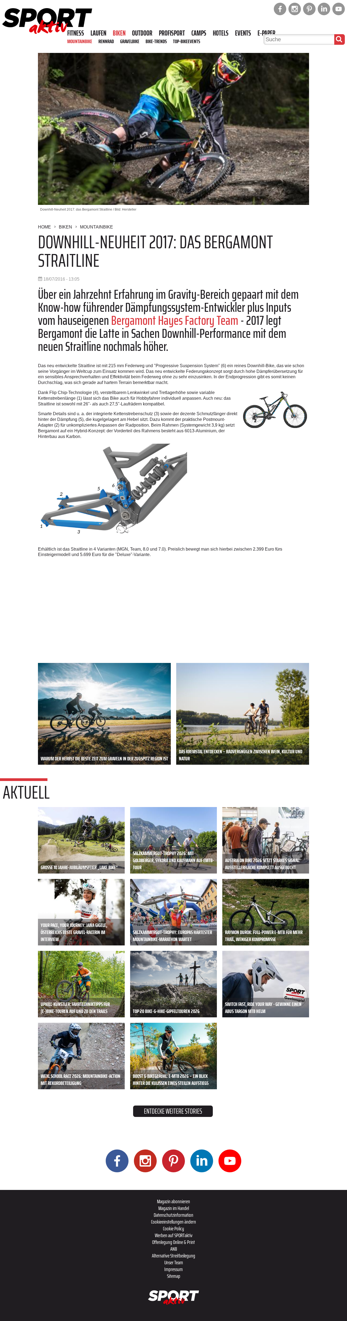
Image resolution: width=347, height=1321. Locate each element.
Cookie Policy (173, 1228)
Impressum (173, 1269)
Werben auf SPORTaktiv (173, 1235)
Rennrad (106, 41)
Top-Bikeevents (186, 41)
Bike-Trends (156, 41)
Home (44, 227)
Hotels (221, 33)
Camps (198, 33)
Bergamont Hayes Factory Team (174, 320)
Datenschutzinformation (173, 1215)
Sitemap (173, 1276)
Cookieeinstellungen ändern (173, 1221)
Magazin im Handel (173, 1208)
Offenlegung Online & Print (173, 1242)
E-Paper (266, 33)
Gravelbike (129, 41)
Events (243, 33)
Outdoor (142, 33)
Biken (119, 33)
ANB (173, 1248)
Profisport (172, 33)
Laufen (98, 33)
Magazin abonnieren (173, 1201)
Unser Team (173, 1262)
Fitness (75, 33)
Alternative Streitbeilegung (173, 1255)
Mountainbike (79, 41)
